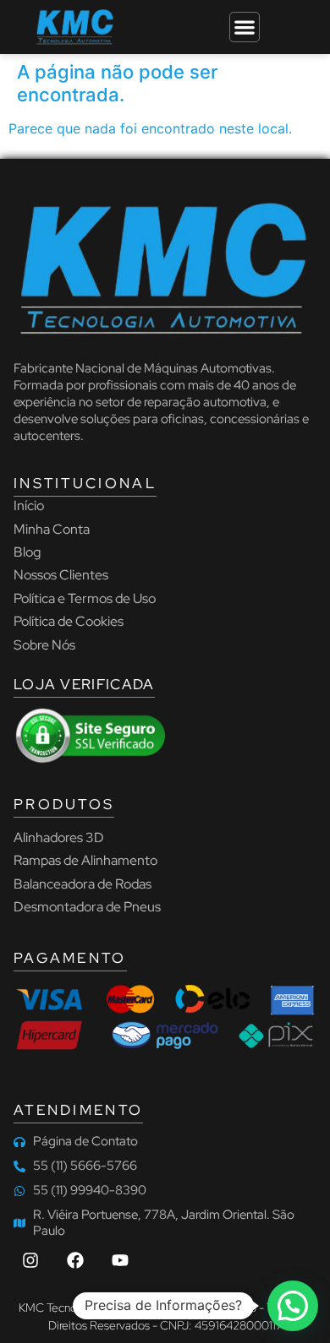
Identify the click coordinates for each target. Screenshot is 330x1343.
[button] (292, 1305)
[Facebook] (75, 1260)
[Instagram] (30, 1260)
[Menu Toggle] (244, 27)
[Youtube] (120, 1260)
